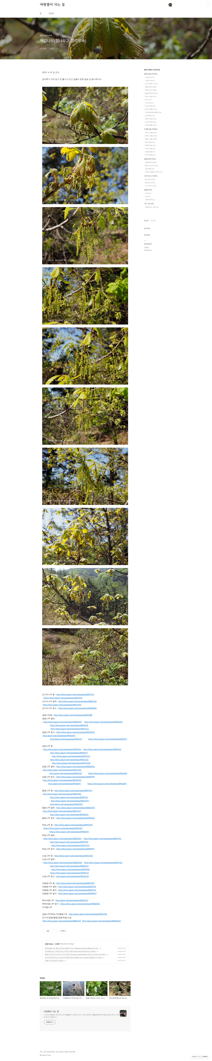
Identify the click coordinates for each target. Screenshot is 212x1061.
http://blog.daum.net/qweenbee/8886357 (62, 838)
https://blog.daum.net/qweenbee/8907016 (62, 698)
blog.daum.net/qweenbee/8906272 (72, 900)
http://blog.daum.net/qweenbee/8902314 (71, 756)
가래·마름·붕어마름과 (153, 112)
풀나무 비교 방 (151, 166)
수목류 (57, 944)
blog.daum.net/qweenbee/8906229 (66, 773)
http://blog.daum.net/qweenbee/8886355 (75, 807)
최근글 (146, 221)
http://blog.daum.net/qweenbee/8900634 (75, 818)
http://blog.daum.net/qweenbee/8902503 (73, 856)
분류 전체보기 (152, 70)
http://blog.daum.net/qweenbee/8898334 (69, 814)
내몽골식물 (150, 152)
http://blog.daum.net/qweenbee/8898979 (75, 849)
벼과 (148, 100)
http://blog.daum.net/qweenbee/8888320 (101, 921)
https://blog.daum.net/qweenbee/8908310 (69, 831)
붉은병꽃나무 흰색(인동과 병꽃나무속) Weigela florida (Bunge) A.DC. (72, 948)
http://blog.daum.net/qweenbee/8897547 (73, 790)
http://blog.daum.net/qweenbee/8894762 (103, 862)
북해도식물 (150, 145)
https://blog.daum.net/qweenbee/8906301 (62, 828)
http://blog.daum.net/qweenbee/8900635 (75, 732)
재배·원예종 (150, 125)
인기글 (153, 221)
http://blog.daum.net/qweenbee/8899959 (69, 842)
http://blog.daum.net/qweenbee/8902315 (70, 801)
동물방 (148, 190)
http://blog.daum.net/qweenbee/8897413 (75, 694)
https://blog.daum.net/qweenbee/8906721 (69, 873)
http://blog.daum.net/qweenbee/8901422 (70, 729)
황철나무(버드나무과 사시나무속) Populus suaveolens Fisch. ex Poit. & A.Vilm (75, 954)
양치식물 (150, 116)
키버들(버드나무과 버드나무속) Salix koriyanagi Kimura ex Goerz (70, 951)
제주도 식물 (151, 136)
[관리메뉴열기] (208, 4)
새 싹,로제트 (151, 84)
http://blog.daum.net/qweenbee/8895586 (62, 794)
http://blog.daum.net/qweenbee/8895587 (73, 825)
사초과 (149, 103)
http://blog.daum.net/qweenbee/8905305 (71, 763)
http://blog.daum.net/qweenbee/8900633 (62, 780)
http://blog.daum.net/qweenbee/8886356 (75, 766)
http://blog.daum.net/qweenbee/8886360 (77, 701)
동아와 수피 (151, 90)
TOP (170, 1053)
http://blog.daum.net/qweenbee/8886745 (62, 921)
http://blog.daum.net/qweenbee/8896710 (77, 886)
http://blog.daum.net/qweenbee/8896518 (69, 725)
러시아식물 (150, 155)
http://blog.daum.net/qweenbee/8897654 (62, 749)
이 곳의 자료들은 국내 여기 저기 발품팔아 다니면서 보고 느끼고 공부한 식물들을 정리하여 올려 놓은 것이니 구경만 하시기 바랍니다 (81, 1016)
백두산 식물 (151, 133)
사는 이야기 (150, 186)
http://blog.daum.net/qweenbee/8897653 (102, 749)
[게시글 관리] (54, 931)
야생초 (149, 77)
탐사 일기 (150, 179)
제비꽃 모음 (150, 119)
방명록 (51, 13)
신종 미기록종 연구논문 (154, 172)
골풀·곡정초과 (151, 93)
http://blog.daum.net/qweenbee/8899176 (69, 797)
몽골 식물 (150, 142)
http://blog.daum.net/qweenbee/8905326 (69, 759)
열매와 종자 (151, 87)
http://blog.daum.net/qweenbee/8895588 (73, 715)
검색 (164, 5)
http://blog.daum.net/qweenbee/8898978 (75, 777)
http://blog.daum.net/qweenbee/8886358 (62, 862)
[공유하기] (51, 931)
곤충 (148, 196)
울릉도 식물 (151, 139)
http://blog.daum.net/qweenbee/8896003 (103, 722)
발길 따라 (150, 183)
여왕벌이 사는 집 (52, 4)
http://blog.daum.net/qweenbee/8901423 (70, 845)
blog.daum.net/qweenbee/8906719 (66, 739)
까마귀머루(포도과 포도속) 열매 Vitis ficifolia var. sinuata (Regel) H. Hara (73, 957)
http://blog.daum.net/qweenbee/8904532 (62, 770)
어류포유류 (150, 200)
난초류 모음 (150, 122)
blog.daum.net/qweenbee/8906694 (59, 735)
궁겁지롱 (149, 169)
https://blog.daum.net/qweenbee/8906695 (107, 783)
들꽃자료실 (49, 944)
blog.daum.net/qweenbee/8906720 (72, 876)
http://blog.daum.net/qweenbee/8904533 (62, 705)
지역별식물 (150, 129)
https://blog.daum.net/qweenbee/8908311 (107, 739)
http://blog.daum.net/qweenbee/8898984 (77, 708)
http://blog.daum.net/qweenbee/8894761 (102, 838)
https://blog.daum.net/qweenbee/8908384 (80, 904)
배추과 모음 (151, 96)
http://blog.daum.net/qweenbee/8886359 (62, 722)
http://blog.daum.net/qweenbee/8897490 (75, 883)
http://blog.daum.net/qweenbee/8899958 (70, 869)
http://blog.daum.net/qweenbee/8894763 (62, 811)
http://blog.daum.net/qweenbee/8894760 (88, 914)
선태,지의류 (150, 106)
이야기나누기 (150, 176)
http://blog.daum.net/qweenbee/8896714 (77, 890)
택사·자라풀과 (151, 109)
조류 (148, 193)
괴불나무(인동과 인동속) (54, 960)
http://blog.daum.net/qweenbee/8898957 (77, 893)
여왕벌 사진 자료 (152, 207)
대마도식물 (150, 149)
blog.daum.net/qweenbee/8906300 (66, 804)
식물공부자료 (151, 162)
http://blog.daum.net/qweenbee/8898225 (69, 866)
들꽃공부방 (150, 159)
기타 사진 (149, 204)
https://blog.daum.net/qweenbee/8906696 (107, 773)
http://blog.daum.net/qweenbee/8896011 (69, 753)
